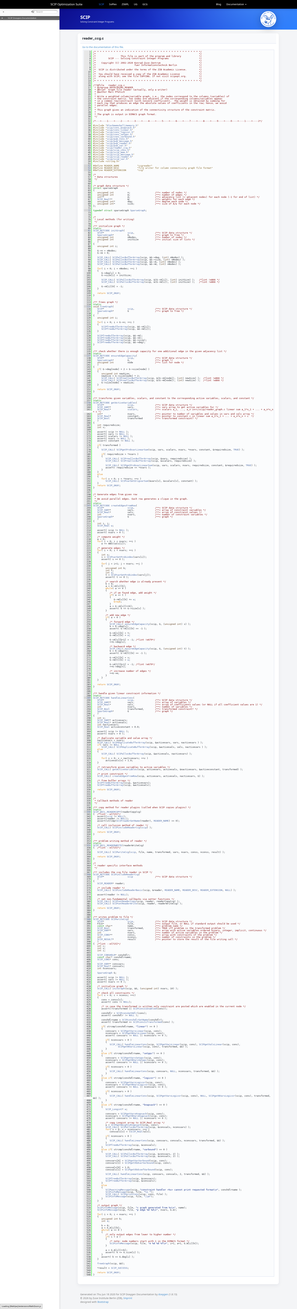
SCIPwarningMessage (118, 1189)
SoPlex (113, 4)
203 (87, 505)
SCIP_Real (103, 199)
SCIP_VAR (102, 407)
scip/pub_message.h (119, 141)
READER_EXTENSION (211, 890)
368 (87, 874)
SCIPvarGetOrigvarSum (134, 481)
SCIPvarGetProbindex (120, 557)
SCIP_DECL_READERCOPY (107, 812)
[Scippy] (268, 19)
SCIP (101, 4)
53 (87, 168)
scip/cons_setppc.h (119, 134)
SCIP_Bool (103, 418)
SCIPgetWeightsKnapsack (126, 1125)
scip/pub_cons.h (117, 139)
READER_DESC (190, 890)
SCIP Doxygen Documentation (22, 18)
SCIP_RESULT (104, 939)
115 (87, 306)
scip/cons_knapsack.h (120, 127)
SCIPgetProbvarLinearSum (132, 449)
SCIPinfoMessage (116, 1192)
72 (87, 210)
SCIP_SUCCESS (119, 1268)
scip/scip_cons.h (118, 150)
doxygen (163, 1294)
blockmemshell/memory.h (122, 125)
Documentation (235, 4)
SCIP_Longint (114, 1109)
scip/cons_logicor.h (120, 132)
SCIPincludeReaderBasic (127, 890)
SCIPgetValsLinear (210, 1044)
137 (87, 355)
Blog (218, 4)
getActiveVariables (123, 402)
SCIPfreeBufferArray (114, 326)
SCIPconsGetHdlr (127, 1013)
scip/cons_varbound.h (120, 136)
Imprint (127, 1298)
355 (87, 845)
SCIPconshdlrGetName (135, 1020)
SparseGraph (137, 210)
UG (135, 4)
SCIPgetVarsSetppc (132, 1058)
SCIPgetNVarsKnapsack (136, 1116)
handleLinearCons (122, 698)
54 (87, 170)
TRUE (236, 449)
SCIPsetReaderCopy (124, 901)
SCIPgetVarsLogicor (133, 1082)
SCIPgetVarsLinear (132, 1031)
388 (87, 919)
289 (87, 698)
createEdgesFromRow (123, 505)
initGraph (117, 230)
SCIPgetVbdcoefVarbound (140, 1169)
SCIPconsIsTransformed (147, 1022)
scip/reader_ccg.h (118, 148)
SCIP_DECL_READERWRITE (107, 845)
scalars (132, 409)
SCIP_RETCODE (101, 230)
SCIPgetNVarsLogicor (135, 1084)
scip (130, 232)
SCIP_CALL (103, 257)
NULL (122, 431)
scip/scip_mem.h (117, 152)
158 (87, 402)
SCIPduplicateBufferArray (128, 742)
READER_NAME (161, 821)
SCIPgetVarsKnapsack (134, 1113)
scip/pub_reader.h (118, 143)
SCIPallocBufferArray (126, 257)
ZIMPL (125, 4)
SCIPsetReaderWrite (124, 903)
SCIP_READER (104, 883)
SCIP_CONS (103, 935)
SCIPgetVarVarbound (137, 1160)
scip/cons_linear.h (119, 130)
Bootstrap (103, 1301)
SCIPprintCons (130, 1194)
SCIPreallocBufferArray (132, 378)
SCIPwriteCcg (120, 852)
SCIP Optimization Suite (66, 4)
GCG (144, 4)
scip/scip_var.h (117, 159)
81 (87, 230)
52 (87, 165)
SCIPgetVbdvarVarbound (139, 1163)
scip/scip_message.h (120, 154)
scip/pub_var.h (116, 145)
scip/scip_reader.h (119, 156)
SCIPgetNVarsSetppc (134, 1060)
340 (87, 812)
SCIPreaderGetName (128, 821)
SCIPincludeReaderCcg (126, 827)
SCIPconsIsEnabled (144, 1008)
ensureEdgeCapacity (123, 355)
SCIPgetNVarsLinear (134, 1033)
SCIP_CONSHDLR (106, 955)
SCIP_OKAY (113, 293)
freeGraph (106, 306)
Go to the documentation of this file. (103, 47)
